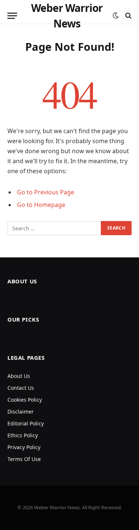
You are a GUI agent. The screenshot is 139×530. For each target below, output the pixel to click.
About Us (18, 375)
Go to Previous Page (45, 192)
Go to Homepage (41, 205)
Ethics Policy (22, 435)
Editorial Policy (25, 423)
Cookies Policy (24, 399)
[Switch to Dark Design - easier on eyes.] (115, 15)
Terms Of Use (24, 458)
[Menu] (12, 15)
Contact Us (20, 387)
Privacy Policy (23, 447)
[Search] (128, 15)
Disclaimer (20, 411)
